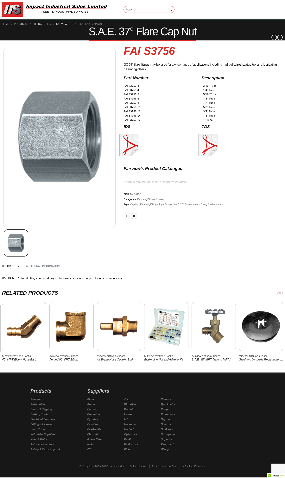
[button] (278, 293)
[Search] (170, 9)
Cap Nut (134, 204)
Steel (203, 204)
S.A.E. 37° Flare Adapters (186, 204)
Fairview (141, 199)
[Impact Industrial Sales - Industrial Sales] (54, 9)
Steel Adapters (215, 204)
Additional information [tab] (43, 266)
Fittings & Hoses (155, 199)
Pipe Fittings (165, 204)
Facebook (127, 216)
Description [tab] (10, 266)
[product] (24, 327)
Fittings (154, 204)
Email (134, 216)
